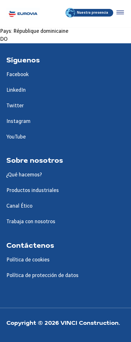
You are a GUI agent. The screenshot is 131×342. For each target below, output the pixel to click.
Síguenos (23, 59)
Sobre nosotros (34, 159)
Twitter (15, 106)
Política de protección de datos (42, 275)
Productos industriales (32, 190)
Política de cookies (28, 260)
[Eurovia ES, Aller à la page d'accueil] (23, 14)
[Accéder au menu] (119, 13)
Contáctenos (30, 244)
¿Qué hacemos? (24, 175)
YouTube (16, 137)
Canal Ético (19, 206)
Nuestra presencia (92, 13)
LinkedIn (16, 90)
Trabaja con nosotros (30, 221)
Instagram (18, 121)
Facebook (17, 74)
